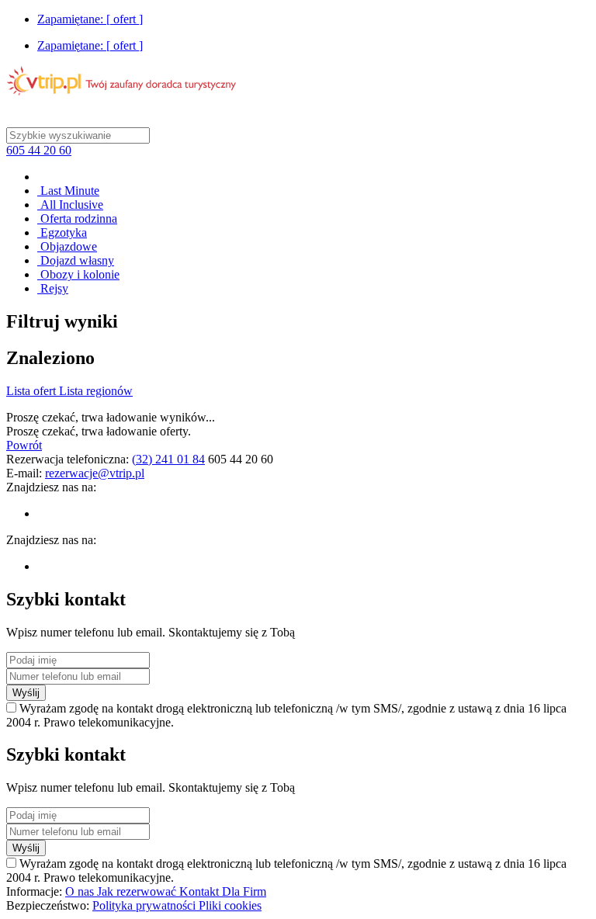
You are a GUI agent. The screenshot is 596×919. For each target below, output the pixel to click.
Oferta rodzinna (77, 218)
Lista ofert (32, 390)
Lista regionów (96, 390)
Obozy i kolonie (78, 274)
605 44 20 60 (38, 150)
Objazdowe (67, 246)
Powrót (24, 445)
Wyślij (26, 693)
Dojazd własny (75, 260)
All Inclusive (70, 204)
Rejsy (52, 288)
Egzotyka (62, 232)
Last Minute (68, 190)
